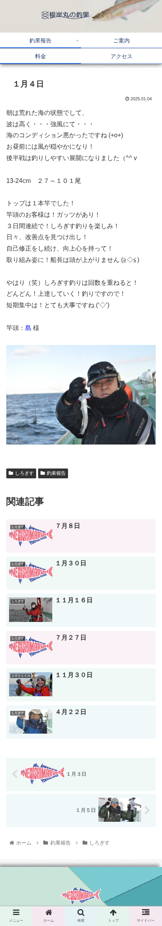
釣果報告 (56, 473)
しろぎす (24, 473)
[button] (146, 744)
